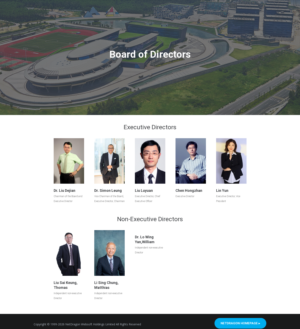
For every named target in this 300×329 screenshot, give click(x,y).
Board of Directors (150, 54)
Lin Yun (222, 190)
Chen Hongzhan (189, 190)
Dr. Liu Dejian (64, 190)
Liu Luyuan (144, 190)
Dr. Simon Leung (108, 190)
